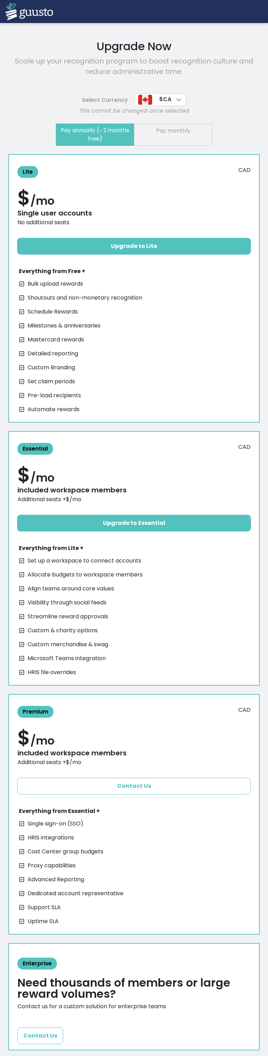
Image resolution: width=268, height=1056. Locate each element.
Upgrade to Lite (134, 246)
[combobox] (160, 100)
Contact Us (134, 786)
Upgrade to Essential (134, 523)
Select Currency (105, 100)
